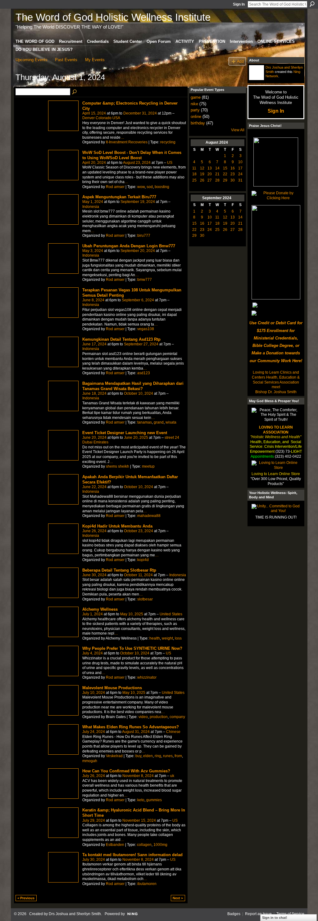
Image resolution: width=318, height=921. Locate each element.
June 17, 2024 (94, 344)
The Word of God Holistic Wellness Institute (113, 17)
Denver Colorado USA (101, 118)
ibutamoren (147, 884)
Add (240, 61)
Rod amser (115, 187)
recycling (167, 142)
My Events (95, 59)
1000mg (160, 844)
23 (232, 174)
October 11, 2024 (138, 575)
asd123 (143, 373)
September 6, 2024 (138, 300)
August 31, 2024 (136, 732)
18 (194, 174)
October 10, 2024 (138, 393)
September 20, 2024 (137, 251)
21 (217, 174)
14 (217, 168)
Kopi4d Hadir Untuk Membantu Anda (117, 526)
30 (232, 180)
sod (150, 187)
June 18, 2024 (94, 393)
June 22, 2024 (94, 487)
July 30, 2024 (93, 859)
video (143, 717)
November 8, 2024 (138, 776)
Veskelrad (114, 756)
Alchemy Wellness (100, 609)
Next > (178, 898)
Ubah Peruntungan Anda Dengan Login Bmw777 (128, 246)
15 (225, 168)
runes (168, 756)
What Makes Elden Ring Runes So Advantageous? (130, 727)
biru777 (143, 235)
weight (167, 638)
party (195, 110)
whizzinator (147, 677)
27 (209, 180)
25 (194, 180)
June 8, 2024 (93, 300)
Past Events (66, 59)
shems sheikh (117, 466)
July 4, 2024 (92, 653)
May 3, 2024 (92, 251)
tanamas (144, 422)
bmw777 (144, 279)
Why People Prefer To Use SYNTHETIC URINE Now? (132, 648)
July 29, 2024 (93, 820)
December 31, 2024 (140, 113)
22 (225, 174)
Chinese (173, 732)
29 (225, 180)
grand (159, 422)
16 (232, 168)
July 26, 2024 (93, 776)
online (196, 116)
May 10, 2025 (131, 614)
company (177, 717)
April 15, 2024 (94, 113)
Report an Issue (258, 914)
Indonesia (90, 206)
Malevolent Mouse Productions (112, 687)
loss (178, 638)
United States (171, 614)
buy (138, 756)
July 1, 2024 (92, 614)
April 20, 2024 (94, 162)
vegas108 (145, 329)
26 (202, 180)
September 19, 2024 (137, 202)
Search (312, 4)
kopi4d (143, 560)
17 (240, 168)
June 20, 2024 (94, 437)
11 (194, 168)
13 (209, 168)
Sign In (239, 4)
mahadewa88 (149, 516)
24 (240, 174)
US (169, 162)
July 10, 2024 (93, 692)
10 (240, 162)
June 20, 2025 (136, 437)
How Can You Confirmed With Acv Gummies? (126, 771)
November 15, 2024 (139, 820)
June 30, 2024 (94, 575)
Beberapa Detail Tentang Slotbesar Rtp (119, 570)
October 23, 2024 (138, 531)
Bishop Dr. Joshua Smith (276, 392)
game (196, 97)
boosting (162, 187)
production (159, 717)
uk (172, 776)
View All (237, 130)
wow (141, 187)
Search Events (75, 92)
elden (148, 756)
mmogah (89, 761)
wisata (171, 422)
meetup (148, 466)
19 (202, 174)
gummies (154, 800)
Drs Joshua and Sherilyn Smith (75, 914)
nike (194, 103)
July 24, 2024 (93, 732)
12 (202, 168)
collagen (144, 844)
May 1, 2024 (92, 202)
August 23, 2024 (137, 162)
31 (240, 180)
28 (217, 180)
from (178, 756)
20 (209, 174)
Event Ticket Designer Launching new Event (124, 432)
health (154, 638)
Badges (233, 914)
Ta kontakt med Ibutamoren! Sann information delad (132, 854)
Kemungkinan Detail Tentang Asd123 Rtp (121, 339)
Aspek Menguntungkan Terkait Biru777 (119, 197)
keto (140, 800)
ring (158, 756)
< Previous (25, 898)
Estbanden (115, 844)
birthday (198, 123)
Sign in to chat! (274, 917)
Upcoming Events (32, 59)
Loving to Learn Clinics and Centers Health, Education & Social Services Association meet (276, 379)
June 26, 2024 (94, 531)
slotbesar (145, 599)
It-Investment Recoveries (127, 142)
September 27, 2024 (141, 344)
